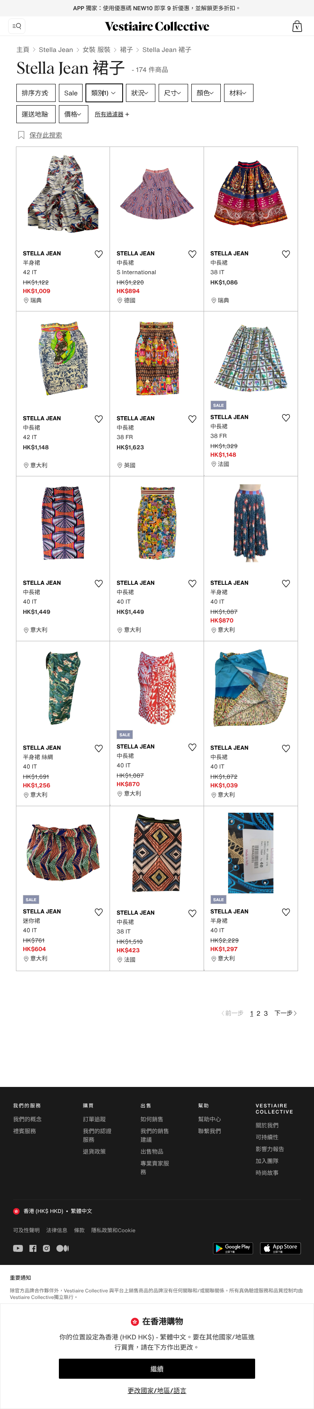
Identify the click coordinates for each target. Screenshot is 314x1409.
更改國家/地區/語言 (157, 1390)
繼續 (157, 1369)
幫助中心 (209, 1119)
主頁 (22, 49)
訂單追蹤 (94, 1119)
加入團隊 (267, 1161)
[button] (297, 26)
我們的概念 (27, 1119)
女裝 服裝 (96, 49)
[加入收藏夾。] (98, 254)
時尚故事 (267, 1173)
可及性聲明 (26, 1230)
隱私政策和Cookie (113, 1230)
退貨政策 (94, 1151)
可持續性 (267, 1137)
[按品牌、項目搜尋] (16, 26)
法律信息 (56, 1230)
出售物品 (152, 1151)
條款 (79, 1230)
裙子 (126, 49)
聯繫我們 (209, 1131)
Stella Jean (56, 49)
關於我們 (267, 1125)
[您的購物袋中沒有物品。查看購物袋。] (297, 26)
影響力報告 (270, 1149)
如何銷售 (152, 1119)
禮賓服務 (24, 1131)
